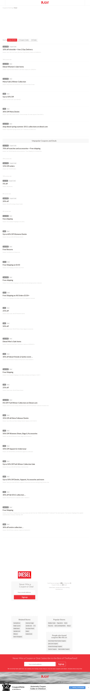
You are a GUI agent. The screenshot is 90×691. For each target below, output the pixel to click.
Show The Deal (9, 73)
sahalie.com (29, 626)
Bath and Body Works (60, 626)
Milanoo (16, 634)
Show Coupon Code (10, 56)
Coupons (5, 8)
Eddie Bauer (17, 628)
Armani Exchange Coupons (55, 646)
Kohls (65, 623)
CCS (34, 626)
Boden (27, 631)
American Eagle (30, 623)
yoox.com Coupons (53, 643)
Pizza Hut (50, 626)
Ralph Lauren (17, 626)
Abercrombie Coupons (63, 649)
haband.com (29, 634)
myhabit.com (17, 631)
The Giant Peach (30, 628)
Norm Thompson (18, 636)
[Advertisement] (46, 22)
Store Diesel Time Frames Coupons (57, 641)
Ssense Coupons (52, 649)
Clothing (11, 8)
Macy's (69, 626)
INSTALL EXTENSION (78, 687)
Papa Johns (60, 623)
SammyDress (17, 623)
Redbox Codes (51, 623)
